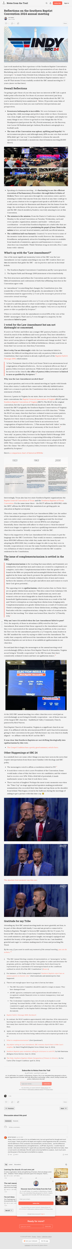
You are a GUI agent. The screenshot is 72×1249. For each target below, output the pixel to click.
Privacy (34, 1236)
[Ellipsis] (67, 1137)
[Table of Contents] (2, 624)
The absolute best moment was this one (20, 880)
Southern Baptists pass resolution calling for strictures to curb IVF (31, 1051)
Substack (27, 1245)
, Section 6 (32, 1015)
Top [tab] (6, 1164)
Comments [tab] (8, 1121)
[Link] (1, 88)
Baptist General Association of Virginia (39, 399)
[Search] (46, 3)
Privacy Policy (49, 1209)
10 (11, 952)
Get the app (44, 1241)
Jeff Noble (11, 17)
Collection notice (47, 1236)
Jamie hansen (12, 1137)
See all (7, 1210)
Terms (39, 1236)
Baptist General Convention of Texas (19, 500)
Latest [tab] (10, 1164)
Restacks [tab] (15, 1121)
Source (45, 969)
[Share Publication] (50, 3)
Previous (11, 1108)
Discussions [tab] (17, 1164)
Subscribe (57, 3)
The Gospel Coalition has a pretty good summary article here (32, 747)
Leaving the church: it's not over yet (19, 1169)
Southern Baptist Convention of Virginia (20, 402)
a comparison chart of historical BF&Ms (26, 453)
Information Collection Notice (35, 1209)
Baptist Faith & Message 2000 (17, 1015)
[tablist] (11, 1121)
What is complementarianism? (18, 1040)
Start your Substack (31, 1241)
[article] (36, 1174)
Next (62, 1108)
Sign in (66, 3)
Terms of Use (44, 1207)
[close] (52, 1181)
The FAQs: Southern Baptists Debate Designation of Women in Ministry (32, 1058)
